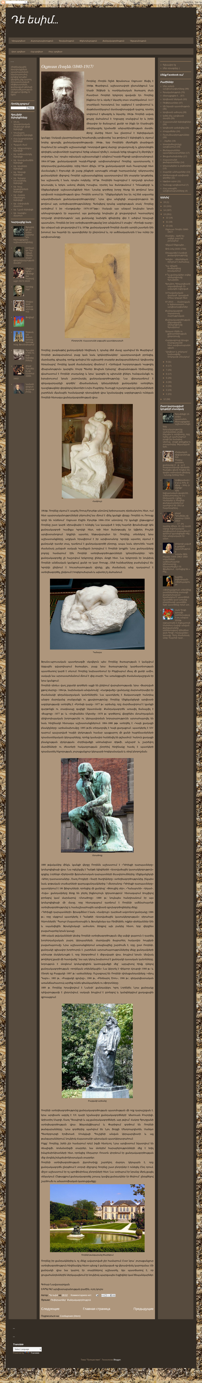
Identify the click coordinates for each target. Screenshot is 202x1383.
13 (164, 214)
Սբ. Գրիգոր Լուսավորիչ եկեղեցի (19, 180)
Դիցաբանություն (138, 40)
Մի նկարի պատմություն (176, 106)
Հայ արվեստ (36, 51)
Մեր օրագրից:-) (171, 68)
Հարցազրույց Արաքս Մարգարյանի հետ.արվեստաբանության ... (177, 344)
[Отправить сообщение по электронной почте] (97, 1295)
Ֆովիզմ (30, 317)
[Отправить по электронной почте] (102, 1295)
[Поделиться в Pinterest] (114, 1295)
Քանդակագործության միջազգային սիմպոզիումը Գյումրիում (177, 323)
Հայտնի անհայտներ (174, 172)
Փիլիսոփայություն (88, 40)
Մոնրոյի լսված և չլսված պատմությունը (183, 547)
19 (164, 202)
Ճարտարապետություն (42, 40)
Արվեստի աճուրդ (172, 112)
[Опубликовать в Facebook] (111, 1295)
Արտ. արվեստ (18, 51)
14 (164, 210)
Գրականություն (66, 40)
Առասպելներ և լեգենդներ (177, 166)
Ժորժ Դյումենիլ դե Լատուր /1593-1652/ (182, 517)
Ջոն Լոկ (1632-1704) (175, 249)
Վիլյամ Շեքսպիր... (175, 245)
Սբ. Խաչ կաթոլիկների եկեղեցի (20, 189)
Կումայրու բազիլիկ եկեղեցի (23, 134)
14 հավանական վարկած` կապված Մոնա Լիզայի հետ (177, 295)
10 (167, 226)
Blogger (117, 1359)
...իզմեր (167, 141)
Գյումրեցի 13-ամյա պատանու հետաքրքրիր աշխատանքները (176, 420)
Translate (35, 1353)
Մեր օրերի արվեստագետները (173, 87)
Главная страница (96, 1309)
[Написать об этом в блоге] (105, 1295)
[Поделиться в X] (108, 1295)
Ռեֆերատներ (58, 1300)
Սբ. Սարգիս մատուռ (19, 214)
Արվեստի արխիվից (174, 128)
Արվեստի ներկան (172, 99)
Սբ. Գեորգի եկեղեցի (19, 173)
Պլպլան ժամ (20, 145)
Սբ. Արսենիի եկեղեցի (20, 167)
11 (167, 222)
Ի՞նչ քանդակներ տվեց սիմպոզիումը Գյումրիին (178, 277)
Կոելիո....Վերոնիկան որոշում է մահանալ (177, 260)
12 (167, 217)
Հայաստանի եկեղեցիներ (177, 122)
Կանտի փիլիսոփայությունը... (30, 388)
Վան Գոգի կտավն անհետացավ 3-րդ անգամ (182, 614)
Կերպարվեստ (18, 40)
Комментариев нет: (81, 1295)
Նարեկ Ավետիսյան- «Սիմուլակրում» (182, 580)
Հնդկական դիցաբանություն (29, 306)
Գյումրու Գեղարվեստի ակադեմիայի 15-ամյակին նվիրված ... (178, 286)
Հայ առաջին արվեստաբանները (173, 189)
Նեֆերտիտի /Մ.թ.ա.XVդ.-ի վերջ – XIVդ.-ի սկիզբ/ (182, 484)
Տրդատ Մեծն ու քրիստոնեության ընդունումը (176, 334)
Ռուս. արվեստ (55, 51)
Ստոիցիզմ (29, 288)
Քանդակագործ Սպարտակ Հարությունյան (174, 313)
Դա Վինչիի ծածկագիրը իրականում (173, 268)
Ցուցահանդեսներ (173, 156)
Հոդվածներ (169, 131)
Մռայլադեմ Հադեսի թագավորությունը (176, 254)
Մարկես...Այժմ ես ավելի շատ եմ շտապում (174, 238)
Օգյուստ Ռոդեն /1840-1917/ (67, 66)
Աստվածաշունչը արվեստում (172, 145)
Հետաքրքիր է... (171, 96)
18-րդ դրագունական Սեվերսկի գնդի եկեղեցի (21, 125)
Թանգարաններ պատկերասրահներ (174, 151)
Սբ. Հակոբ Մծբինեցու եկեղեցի (19, 197)
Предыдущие (143, 1309)
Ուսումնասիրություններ (176, 135)
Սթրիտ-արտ (170, 181)
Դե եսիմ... (34, 20)
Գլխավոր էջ (169, 65)
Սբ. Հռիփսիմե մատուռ (21, 204)
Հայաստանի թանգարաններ (171, 161)
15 (164, 206)
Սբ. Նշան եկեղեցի (23, 209)
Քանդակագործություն (113, 40)
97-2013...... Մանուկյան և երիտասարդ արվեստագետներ (177, 304)
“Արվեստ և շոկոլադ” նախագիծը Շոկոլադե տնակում (177, 354)
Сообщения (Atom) (70, 1316)
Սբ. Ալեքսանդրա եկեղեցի (22, 149)
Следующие (50, 1309)
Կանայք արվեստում (174, 185)
